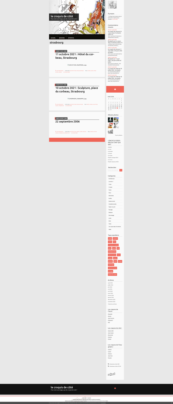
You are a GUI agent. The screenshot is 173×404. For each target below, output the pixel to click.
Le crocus (110, 159)
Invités (110, 198)
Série (110, 221)
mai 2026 (110, 289)
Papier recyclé (112, 206)
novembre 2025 (111, 301)
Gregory (110, 353)
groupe (120, 261)
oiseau (91, 104)
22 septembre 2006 (67, 121)
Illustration (111, 195)
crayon (91, 131)
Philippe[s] (110, 320)
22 (121, 106)
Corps (81, 131)
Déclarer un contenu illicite (69, 400)
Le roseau (110, 155)
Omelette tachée (112, 204)
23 (108, 107)
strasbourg (61, 105)
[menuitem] (53, 36)
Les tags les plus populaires (96, 399)
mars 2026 (110, 293)
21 (119, 106)
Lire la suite (115, 19)
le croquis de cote (113, 31)
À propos (71, 38)
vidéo (110, 229)
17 (110, 106)
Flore (110, 192)
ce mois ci (111, 181)
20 (117, 106)
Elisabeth (110, 41)
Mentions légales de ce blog (78, 400)
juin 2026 (110, 287)
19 (115, 106)
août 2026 (110, 283)
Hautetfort (89, 397)
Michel (109, 339)
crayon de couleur (112, 274)
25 (113, 107)
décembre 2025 (111, 299)
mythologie (111, 264)
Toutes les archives (112, 304)
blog (107, 400)
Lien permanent (60, 70)
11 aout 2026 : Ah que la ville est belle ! (115, 51)
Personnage (111, 215)
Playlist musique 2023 (113, 157)
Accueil (53, 38)
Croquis (78, 70)
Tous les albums (118, 135)
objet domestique (112, 268)
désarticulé (67, 132)
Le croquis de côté (113, 68)
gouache (110, 261)
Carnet (77, 131)
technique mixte (112, 251)
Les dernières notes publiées (86, 399)
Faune (81, 104)
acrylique (110, 271)
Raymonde (110, 335)
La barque (110, 151)
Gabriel (109, 349)
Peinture (111, 212)
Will (109, 322)
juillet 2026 (110, 285)
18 (113, 106)
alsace (91, 70)
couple (110, 238)
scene (110, 218)
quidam (115, 258)
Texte (110, 223)
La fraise (110, 153)
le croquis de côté (62, 16)
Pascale (110, 357)
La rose (109, 149)
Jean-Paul (110, 355)
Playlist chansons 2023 (113, 161)
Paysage (82, 70)
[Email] (115, 89)
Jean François (111, 318)
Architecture (73, 70)
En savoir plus (103, 402)
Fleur (114, 241)
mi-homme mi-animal (113, 245)
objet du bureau (112, 254)
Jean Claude (110, 332)
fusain (115, 261)
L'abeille (110, 147)
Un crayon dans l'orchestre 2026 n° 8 (115, 33)
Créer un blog (84, 397)
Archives (62, 38)
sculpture (95, 104)
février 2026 (111, 295)
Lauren (109, 351)
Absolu (109, 316)
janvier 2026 (111, 297)
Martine (110, 337)
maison (60, 72)
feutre (95, 131)
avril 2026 (110, 291)
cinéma (110, 241)
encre (89, 70)
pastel (88, 104)
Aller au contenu (4, 1)
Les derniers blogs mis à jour (77, 399)
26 (115, 107)
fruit (118, 248)
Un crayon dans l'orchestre (115, 226)
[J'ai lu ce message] (171, 402)
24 (110, 107)
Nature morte (112, 201)
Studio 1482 (111, 330)
